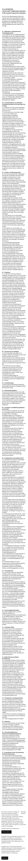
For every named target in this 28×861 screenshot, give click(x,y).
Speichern (4, 858)
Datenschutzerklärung (7, 819)
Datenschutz (16, 828)
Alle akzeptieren (6, 832)
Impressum (9, 828)
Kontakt (3, 828)
